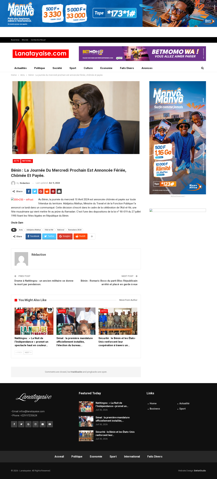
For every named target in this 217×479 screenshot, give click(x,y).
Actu (16, 161)
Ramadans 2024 (74, 230)
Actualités (20, 68)
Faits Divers (127, 68)
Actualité (184, 403)
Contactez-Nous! (38, 40)
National (27, 161)
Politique (39, 68)
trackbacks (76, 372)
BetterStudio (200, 470)
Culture (88, 68)
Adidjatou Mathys (34, 230)
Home (153, 403)
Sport (73, 68)
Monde (25, 40)
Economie (106, 68)
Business (15, 40)
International (132, 456)
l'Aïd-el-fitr (49, 230)
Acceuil (59, 456)
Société (57, 68)
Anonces (147, 68)
